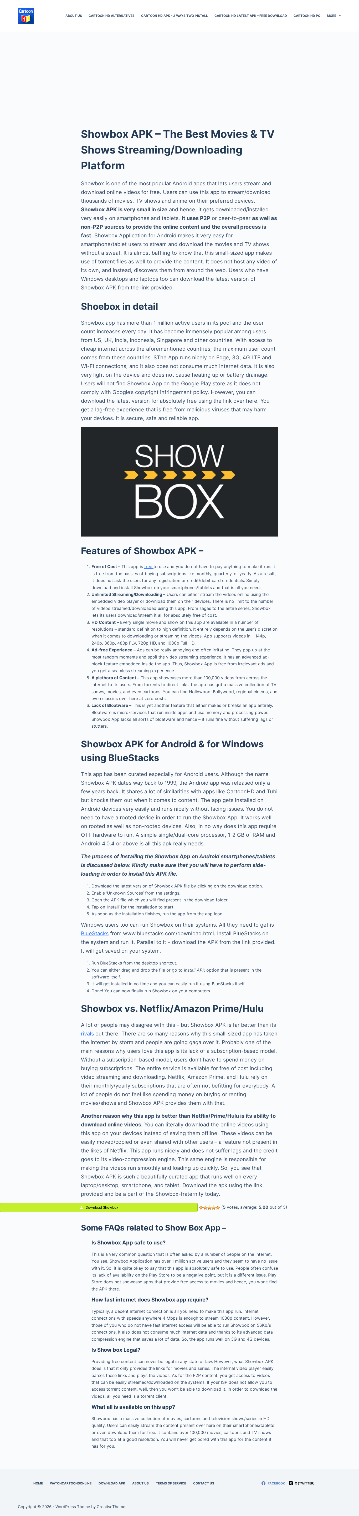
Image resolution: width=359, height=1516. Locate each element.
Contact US (203, 1483)
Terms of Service (171, 1483)
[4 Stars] (214, 1208)
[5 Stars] (218, 1208)
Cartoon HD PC (307, 16)
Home (38, 1483)
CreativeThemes (112, 1506)
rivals (88, 1033)
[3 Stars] (209, 1208)
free (148, 566)
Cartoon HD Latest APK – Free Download (250, 16)
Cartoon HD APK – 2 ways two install (174, 16)
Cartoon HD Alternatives (112, 16)
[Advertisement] (179, 71)
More (331, 16)
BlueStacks (95, 933)
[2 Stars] (205, 1208)
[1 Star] (201, 1208)
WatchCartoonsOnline (70, 1483)
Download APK (112, 1483)
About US (73, 16)
